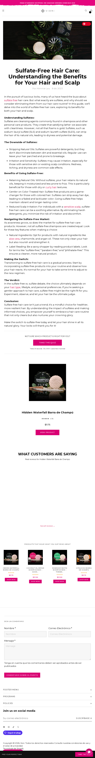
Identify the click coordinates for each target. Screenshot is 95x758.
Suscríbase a (84, 718)
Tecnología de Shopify (13, 748)
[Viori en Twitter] (18, 728)
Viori (22, 743)
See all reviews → (47, 526)
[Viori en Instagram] (9, 728)
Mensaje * (9, 640)
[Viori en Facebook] (4, 728)
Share (11, 592)
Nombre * (10, 628)
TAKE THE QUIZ (47, 342)
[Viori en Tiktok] (13, 728)
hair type (15, 287)
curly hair (51, 187)
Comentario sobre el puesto (22, 675)
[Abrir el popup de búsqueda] (86, 10)
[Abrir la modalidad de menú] (3, 10)
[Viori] (47, 11)
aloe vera (14, 238)
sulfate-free (10, 100)
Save (88, 24)
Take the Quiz (84, 754)
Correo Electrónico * (60, 628)
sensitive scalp (72, 206)
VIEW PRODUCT (47, 432)
